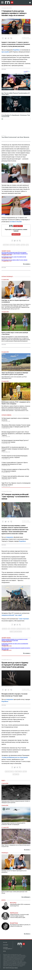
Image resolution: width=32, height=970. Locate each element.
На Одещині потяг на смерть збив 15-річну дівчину (14, 260)
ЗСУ (9, 628)
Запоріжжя (6, 244)
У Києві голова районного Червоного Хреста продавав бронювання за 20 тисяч (15, 463)
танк (28, 628)
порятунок (12, 244)
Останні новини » (7, 415)
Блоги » (4, 900)
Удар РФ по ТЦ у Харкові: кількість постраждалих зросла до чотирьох (16, 483)
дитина (23, 244)
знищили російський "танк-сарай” (12, 615)
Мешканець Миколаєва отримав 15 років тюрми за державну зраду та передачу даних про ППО (16, 425)
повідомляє (9, 537)
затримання (16, 774)
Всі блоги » (27, 933)
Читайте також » (6, 251)
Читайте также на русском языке (26, 38)
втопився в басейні (16, 221)
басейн (18, 244)
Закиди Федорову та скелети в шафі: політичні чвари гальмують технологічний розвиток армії (19, 916)
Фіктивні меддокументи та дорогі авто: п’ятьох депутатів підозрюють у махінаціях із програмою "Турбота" (16, 433)
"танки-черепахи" (23, 618)
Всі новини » (26, 264)
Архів (4, 951)
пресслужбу (5, 52)
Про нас (5, 942)
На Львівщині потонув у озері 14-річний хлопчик (14, 256)
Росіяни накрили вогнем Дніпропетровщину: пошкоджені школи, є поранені (15, 456)
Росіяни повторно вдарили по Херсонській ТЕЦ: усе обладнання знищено (15, 470)
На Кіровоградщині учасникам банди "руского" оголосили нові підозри (15, 441)
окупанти (4, 628)
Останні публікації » (7, 276)
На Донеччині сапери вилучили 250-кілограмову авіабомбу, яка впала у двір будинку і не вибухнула (15, 253)
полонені (13, 628)
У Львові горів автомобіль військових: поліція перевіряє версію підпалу (15, 477)
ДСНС (27, 244)
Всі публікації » (26, 897)
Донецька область (21, 628)
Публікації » (5, 852)
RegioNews (16, 50)
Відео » (4, 780)
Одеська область (9, 771)
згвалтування (18, 771)
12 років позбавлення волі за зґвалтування (15, 757)
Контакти (5, 945)
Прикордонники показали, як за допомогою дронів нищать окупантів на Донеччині (14, 640)
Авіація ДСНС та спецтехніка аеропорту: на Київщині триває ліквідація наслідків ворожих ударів (15, 448)
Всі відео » (27, 849)
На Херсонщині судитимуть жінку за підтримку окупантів (15, 419)
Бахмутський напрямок (16, 631)
